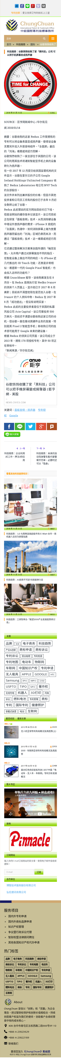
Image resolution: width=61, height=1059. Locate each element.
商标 (45, 699)
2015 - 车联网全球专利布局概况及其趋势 (39, 752)
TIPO (23, 686)
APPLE (26, 674)
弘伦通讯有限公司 (16, 892)
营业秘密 (26, 656)
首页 (9, 44)
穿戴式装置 (11, 711)
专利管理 (34, 699)
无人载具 (12, 674)
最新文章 (21, 718)
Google (13, 415)
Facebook (9, 426)
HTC (53, 674)
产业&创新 (11, 649)
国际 (32, 44)
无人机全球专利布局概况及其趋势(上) (38, 731)
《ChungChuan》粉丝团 (36, 1051)
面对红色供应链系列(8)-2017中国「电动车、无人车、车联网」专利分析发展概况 (39, 773)
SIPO (32, 686)
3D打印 (36, 693)
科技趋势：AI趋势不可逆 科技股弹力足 (24, 579)
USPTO (11, 686)
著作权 (43, 686)
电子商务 (29, 643)
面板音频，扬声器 (24, 410)
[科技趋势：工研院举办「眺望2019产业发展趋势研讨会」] (30, 599)
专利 (9, 705)
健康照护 (38, 705)
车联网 (10, 668)
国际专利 (22, 705)
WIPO (33, 680)
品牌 (9, 643)
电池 (22, 711)
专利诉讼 (12, 656)
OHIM (42, 681)
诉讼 (8, 699)
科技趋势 (45, 643)
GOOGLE (41, 674)
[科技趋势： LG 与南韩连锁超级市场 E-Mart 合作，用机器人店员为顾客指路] (30, 504)
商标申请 (26, 649)
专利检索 (38, 656)
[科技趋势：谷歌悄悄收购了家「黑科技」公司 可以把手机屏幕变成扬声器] (30, 84)
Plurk (52, 426)
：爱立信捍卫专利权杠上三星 (30, 12)
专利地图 (12, 662)
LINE (20, 426)
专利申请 (47, 668)
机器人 (22, 693)
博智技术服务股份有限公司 (21, 885)
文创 (17, 644)
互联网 (32, 711)
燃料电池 (20, 699)
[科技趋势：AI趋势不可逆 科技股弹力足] (30, 558)
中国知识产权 (28, 668)
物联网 (39, 662)
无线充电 (10, 693)
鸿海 (47, 693)
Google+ (41, 426)
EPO (25, 680)
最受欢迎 (10, 718)
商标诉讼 (41, 649)
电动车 (26, 662)
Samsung (12, 680)
